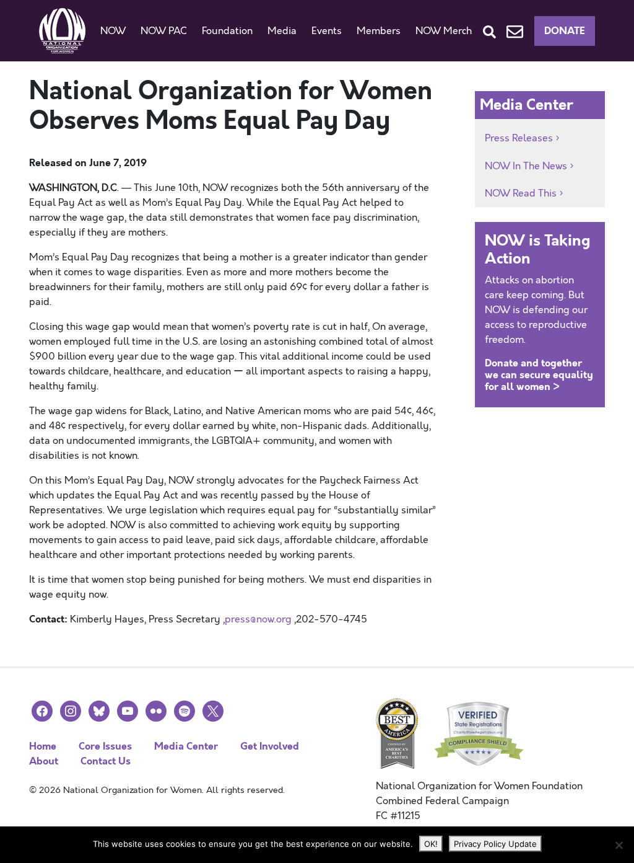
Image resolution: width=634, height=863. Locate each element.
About (43, 761)
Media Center (186, 746)
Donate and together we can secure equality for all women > (539, 375)
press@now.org (258, 619)
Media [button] (282, 31)
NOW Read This (521, 193)
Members (379, 31)
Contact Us (105, 761)
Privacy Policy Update (495, 844)
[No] (618, 845)
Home (42, 746)
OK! (431, 844)
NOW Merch (443, 31)
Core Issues (105, 746)
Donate (564, 31)
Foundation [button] (227, 31)
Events (326, 31)
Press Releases (519, 138)
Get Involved (269, 746)
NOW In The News (526, 166)
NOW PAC (164, 31)
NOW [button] (113, 31)
